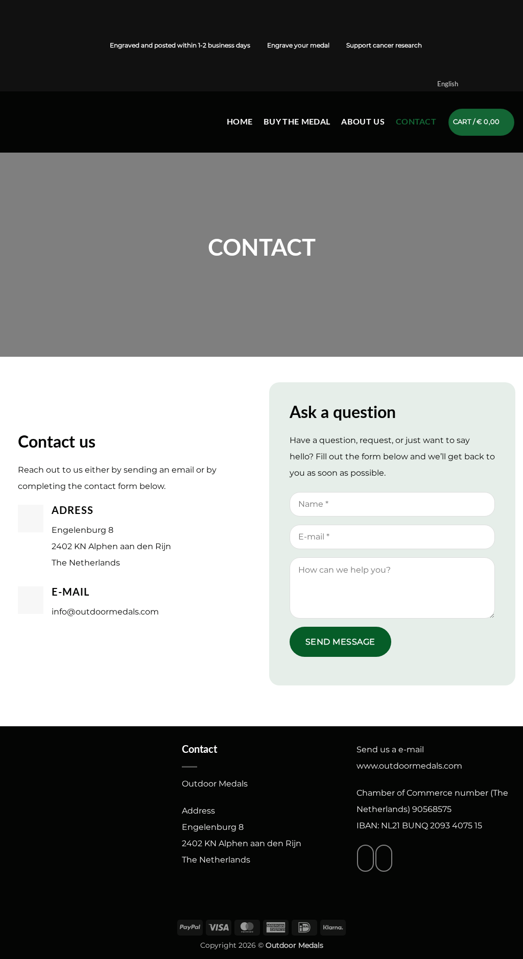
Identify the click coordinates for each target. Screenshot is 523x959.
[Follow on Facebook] (13, 45)
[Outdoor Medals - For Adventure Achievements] (54, 122)
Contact (416, 122)
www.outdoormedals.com (409, 766)
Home (239, 122)
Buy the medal (297, 122)
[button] (481, 122)
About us (363, 122)
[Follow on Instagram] (25, 45)
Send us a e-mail (390, 749)
